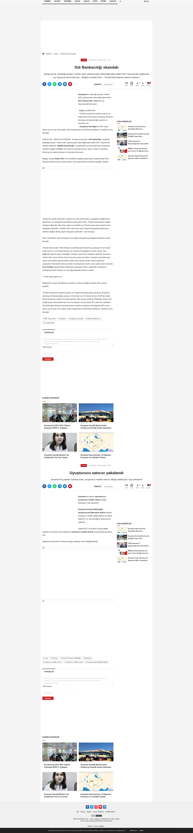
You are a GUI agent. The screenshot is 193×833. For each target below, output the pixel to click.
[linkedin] (65, 84)
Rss (78, 812)
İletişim (89, 812)
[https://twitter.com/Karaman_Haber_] (91, 807)
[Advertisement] (96, 37)
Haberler (48, 54)
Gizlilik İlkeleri (110, 812)
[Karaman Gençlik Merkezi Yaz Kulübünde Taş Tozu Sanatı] (59, 442)
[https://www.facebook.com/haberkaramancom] (87, 807)
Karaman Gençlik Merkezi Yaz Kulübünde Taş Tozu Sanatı (56, 456)
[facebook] (44, 84)
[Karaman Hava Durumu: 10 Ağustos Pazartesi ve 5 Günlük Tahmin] (96, 442)
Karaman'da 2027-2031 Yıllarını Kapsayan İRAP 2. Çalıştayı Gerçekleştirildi (57, 427)
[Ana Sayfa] (43, 54)
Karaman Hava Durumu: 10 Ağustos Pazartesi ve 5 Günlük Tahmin (96, 456)
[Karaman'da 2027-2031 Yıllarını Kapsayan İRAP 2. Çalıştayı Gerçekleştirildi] (59, 412)
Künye (83, 812)
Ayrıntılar (133, 830)
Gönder (48, 359)
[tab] (48, 332)
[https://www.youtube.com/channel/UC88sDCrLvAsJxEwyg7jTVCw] (100, 807)
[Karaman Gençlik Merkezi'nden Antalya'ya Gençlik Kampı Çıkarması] (96, 412)
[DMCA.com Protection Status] (96, 815)
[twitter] (49, 84)
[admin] (104, 807)
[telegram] (60, 84)
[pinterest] (70, 84)
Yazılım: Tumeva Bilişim (95, 826)
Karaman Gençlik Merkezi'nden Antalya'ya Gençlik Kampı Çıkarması (96, 427)
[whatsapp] (55, 84)
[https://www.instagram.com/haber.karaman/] (96, 807)
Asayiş (55, 54)
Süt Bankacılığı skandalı (68, 54)
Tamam (141, 830)
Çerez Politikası (98, 812)
